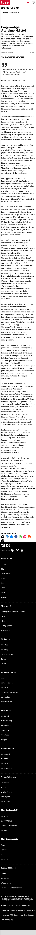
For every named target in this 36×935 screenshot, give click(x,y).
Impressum (5, 915)
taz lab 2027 (5, 801)
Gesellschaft (5, 574)
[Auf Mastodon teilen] (7, 536)
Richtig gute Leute (7, 626)
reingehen (4, 740)
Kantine (4, 850)
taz (6, 545)
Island (3, 621)
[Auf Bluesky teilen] (11, 536)
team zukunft (5, 754)
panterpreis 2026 (7, 702)
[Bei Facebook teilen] (15, 536)
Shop (3, 854)
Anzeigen (4, 859)
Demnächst (5, 783)
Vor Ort (3, 787)
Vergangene (5, 797)
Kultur (3, 578)
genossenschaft (7, 683)
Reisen (3, 845)
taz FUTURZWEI (6, 821)
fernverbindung (6, 721)
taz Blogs (4, 816)
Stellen (3, 659)
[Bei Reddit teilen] (29, 536)
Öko (2, 569)
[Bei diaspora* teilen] (24, 536)
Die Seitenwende (7, 654)
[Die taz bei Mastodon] (12, 551)
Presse (3, 664)
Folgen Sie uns (5, 550)
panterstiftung (6, 697)
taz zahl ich (5, 687)
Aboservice (5, 878)
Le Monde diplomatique (9, 826)
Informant (21, 910)
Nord (3, 592)
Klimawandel (5, 630)
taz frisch (4, 759)
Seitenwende (19, 915)
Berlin (3, 588)
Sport (3, 583)
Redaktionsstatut (15, 906)
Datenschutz (30, 910)
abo (2, 678)
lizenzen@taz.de (29, 900)
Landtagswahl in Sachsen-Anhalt (13, 612)
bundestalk (5, 716)
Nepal (3, 616)
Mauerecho (5, 730)
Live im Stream (6, 792)
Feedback (4, 874)
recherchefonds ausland (10, 692)
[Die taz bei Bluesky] (17, 551)
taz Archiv (4, 830)
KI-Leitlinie (13, 910)
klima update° (6, 725)
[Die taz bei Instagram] (22, 551)
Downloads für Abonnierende (11, 888)
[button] (33, 2)
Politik (3, 564)
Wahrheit (4, 597)
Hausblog (4, 650)
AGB (11, 915)
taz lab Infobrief (6, 768)
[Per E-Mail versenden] (2, 536)
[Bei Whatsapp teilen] (20, 536)
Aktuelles (4, 645)
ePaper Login (6, 883)
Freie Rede (5, 735)
